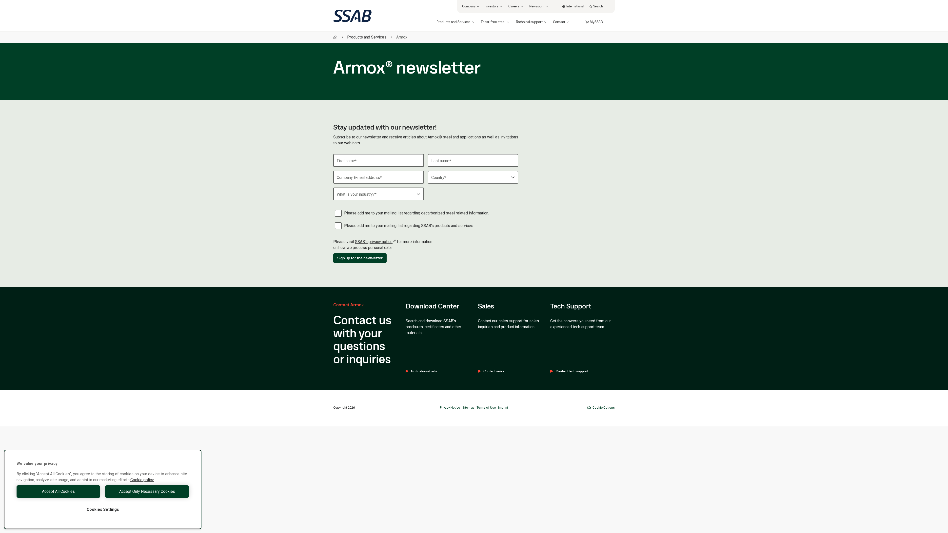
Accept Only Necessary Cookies (147, 491)
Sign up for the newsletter (360, 258)
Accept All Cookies (58, 491)
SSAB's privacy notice (374, 241)
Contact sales (493, 371)
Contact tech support (572, 371)
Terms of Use (486, 407)
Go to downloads (424, 371)
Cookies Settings (103, 509)
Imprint (503, 407)
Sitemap (468, 407)
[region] (102, 489)
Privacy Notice (450, 407)
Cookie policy (142, 479)
